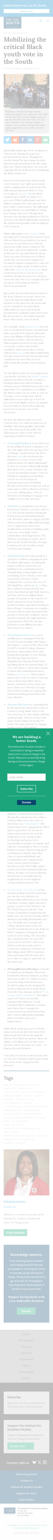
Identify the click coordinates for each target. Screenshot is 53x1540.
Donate (26, 802)
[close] (48, 733)
